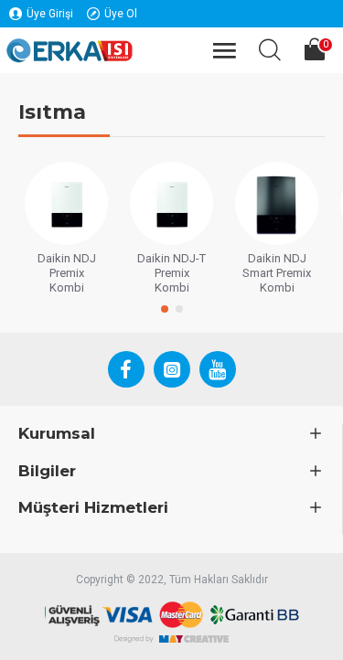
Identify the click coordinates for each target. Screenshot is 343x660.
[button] (164, 309)
